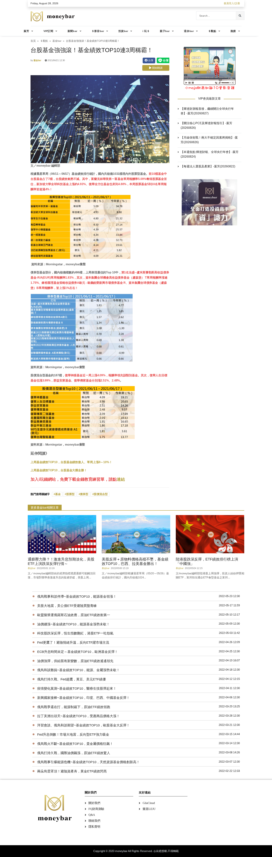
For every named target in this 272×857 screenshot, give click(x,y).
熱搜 (233, 31)
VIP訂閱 (48, 31)
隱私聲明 (94, 826)
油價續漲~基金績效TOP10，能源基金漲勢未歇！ (73, 624)
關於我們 (94, 803)
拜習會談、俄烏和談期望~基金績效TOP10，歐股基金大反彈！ (83, 725)
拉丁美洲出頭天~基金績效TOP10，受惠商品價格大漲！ (78, 716)
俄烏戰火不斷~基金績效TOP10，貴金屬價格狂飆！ (75, 744)
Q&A (91, 814)
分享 (150, 60)
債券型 (84, 494)
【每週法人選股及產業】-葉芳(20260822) (208, 166)
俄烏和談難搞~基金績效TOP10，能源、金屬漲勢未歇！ (78, 670)
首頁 (33, 41)
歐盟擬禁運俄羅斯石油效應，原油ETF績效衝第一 (73, 615)
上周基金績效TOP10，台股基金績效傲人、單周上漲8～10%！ (71, 462)
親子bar (165, 31)
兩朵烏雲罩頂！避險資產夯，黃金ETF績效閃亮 (72, 771)
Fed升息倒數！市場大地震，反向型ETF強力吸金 (73, 734)
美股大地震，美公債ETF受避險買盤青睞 (67, 606)
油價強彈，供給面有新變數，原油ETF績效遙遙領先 (75, 661)
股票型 (70, 494)
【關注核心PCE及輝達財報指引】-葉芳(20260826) (206, 125)
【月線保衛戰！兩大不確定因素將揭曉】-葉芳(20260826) (209, 140)
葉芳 (26, 31)
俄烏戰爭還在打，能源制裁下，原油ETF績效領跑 (73, 707)
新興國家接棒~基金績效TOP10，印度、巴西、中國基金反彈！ (83, 698)
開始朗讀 (156, 67)
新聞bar (72, 31)
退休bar (189, 31)
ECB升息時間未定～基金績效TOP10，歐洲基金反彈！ (77, 652)
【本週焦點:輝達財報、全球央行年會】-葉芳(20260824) (210, 154)
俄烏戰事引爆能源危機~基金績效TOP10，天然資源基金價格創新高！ (88, 762)
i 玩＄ (146, 31)
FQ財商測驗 (96, 808)
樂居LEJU (149, 808)
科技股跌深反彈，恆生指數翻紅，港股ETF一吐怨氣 (75, 633)
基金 (58, 494)
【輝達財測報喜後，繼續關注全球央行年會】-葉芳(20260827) (207, 111)
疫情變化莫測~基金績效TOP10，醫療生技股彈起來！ (76, 688)
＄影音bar (98, 31)
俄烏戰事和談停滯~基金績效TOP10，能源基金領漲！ (76, 596)
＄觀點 (212, 31)
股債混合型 (101, 494)
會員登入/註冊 (232, 3)
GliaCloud (149, 803)
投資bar (123, 31)
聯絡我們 (94, 820)
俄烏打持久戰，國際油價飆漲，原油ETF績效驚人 (73, 753)
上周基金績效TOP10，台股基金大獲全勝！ (59, 470)
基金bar (56, 41)
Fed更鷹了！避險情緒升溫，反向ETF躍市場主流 (73, 642)
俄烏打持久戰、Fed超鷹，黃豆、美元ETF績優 (71, 679)
